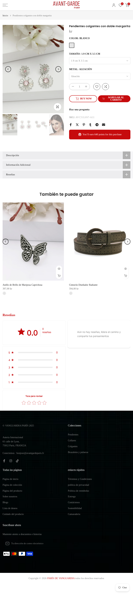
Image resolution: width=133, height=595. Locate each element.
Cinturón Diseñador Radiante (83, 285)
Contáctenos (74, 502)
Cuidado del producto (13, 514)
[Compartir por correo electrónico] (103, 124)
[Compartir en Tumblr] (90, 124)
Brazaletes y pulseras (78, 452)
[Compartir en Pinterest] (83, 124)
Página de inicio (10, 479)
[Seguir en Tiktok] (17, 461)
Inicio (5, 15)
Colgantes (72, 446)
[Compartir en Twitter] (77, 124)
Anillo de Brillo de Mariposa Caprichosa (22, 285)
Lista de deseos (10, 508)
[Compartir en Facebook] (70, 124)
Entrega (72, 496)
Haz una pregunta (79, 109)
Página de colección (12, 485)
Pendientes (73, 434)
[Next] (58, 69)
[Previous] (8, 69)
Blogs (5, 502)
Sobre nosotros (10, 496)
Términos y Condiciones (80, 479)
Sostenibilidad (75, 508)
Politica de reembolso (78, 491)
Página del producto (12, 491)
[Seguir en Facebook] (4, 461)
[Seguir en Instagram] (10, 461)
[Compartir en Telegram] (97, 124)
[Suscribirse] (59, 543)
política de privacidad (78, 485)
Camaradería (74, 514)
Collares (72, 440)
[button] (34, 352)
